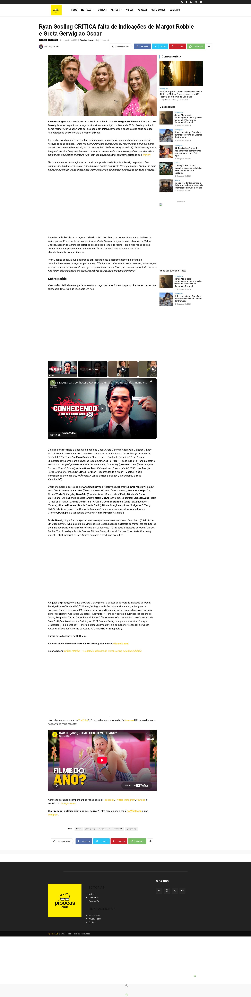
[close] (126, 985)
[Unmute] (53, 375)
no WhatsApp (133, 811)
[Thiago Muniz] (41, 46)
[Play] (49, 375)
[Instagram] (191, 2)
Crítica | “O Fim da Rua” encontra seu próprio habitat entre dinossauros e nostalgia (187, 169)
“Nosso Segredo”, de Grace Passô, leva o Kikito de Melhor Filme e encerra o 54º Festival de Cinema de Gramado (180, 94)
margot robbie (104, 829)
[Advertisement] (181, 331)
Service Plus (94, 915)
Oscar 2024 (118, 829)
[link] (52, 383)
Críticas (102, 9)
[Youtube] (201, 2)
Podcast (142, 9)
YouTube (83, 720)
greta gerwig (90, 829)
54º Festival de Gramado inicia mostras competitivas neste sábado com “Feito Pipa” (187, 152)
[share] (150, 381)
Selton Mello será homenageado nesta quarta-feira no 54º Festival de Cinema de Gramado (188, 118)
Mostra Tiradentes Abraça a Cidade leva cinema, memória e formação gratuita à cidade (188, 185)
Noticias (53, 40)
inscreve (129, 720)
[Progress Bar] (62, 373)
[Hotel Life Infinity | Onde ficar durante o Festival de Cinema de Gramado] (166, 135)
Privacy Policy (94, 918)
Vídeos (129, 9)
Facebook (109, 799)
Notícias (86, 9)
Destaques (163, 88)
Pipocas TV (93, 901)
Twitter (119, 799)
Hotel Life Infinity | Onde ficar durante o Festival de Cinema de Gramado (188, 134)
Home (74, 9)
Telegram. (53, 814)
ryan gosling (131, 829)
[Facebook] (186, 2)
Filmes (43, 40)
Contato (175, 9)
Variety (147, 154)
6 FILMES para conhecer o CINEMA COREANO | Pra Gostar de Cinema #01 (102, 382)
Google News (68, 803)
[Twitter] (196, 2)
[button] (182, 2)
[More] (209, 46)
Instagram (129, 799)
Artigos (115, 9)
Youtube (140, 799)
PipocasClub (53, 934)
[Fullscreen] (75, 375)
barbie (78, 829)
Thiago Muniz (53, 46)
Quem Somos (158, 9)
